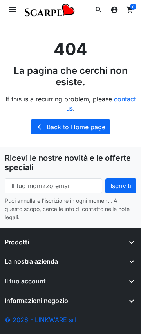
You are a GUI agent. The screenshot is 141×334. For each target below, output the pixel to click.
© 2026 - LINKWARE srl (40, 320)
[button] (98, 10)
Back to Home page (70, 127)
